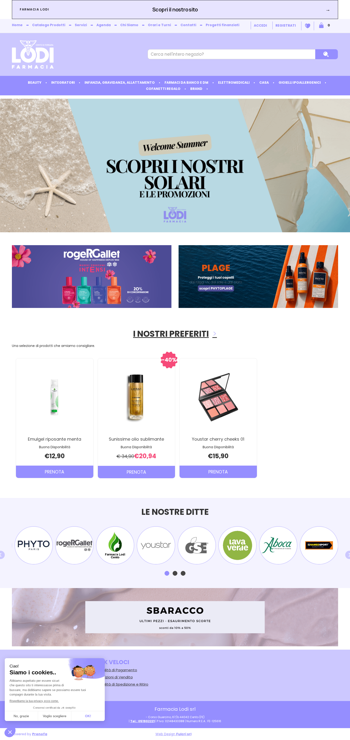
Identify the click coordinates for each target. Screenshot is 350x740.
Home (17, 25)
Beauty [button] (34, 82)
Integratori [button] (63, 82)
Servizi (81, 25)
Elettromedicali (234, 82)
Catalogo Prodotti (48, 25)
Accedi (260, 25)
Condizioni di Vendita (114, 677)
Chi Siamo (129, 25)
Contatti (188, 25)
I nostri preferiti (171, 334)
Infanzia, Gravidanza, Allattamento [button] (120, 82)
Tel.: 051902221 (142, 721)
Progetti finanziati (222, 25)
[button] (167, 573)
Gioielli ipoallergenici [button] (300, 82)
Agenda (103, 25)
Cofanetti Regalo (163, 88)
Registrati (285, 25)
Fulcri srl (183, 734)
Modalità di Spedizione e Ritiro (121, 684)
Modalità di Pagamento (116, 669)
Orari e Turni (159, 25)
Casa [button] (264, 82)
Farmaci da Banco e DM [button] (186, 82)
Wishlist (307, 25)
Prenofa (39, 734)
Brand (196, 88)
